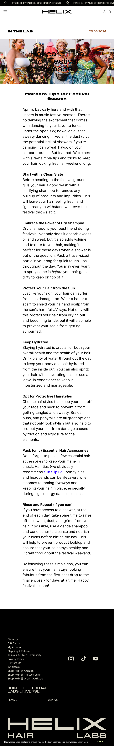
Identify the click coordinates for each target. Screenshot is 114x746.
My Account (15, 647)
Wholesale (14, 666)
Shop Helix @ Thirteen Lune (24, 674)
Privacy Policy (16, 659)
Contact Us (14, 662)
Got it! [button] (100, 742)
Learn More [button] (83, 742)
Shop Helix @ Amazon (21, 670)
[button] (5, 11)
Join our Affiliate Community (24, 655)
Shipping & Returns (19, 651)
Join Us (53, 699)
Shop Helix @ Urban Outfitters (25, 678)
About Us (13, 639)
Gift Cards (14, 643)
